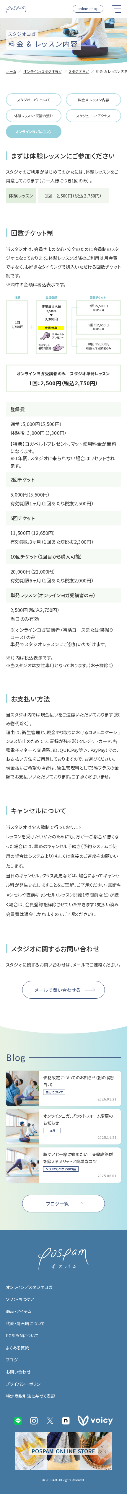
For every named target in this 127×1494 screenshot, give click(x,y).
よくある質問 (17, 1348)
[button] (117, 9)
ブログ (12, 1360)
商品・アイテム (18, 1311)
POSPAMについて (22, 1335)
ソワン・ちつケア (20, 1299)
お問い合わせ (18, 1372)
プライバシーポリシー (25, 1384)
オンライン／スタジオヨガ (29, 1287)
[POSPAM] (16, 10)
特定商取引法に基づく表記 (30, 1396)
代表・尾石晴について (25, 1323)
